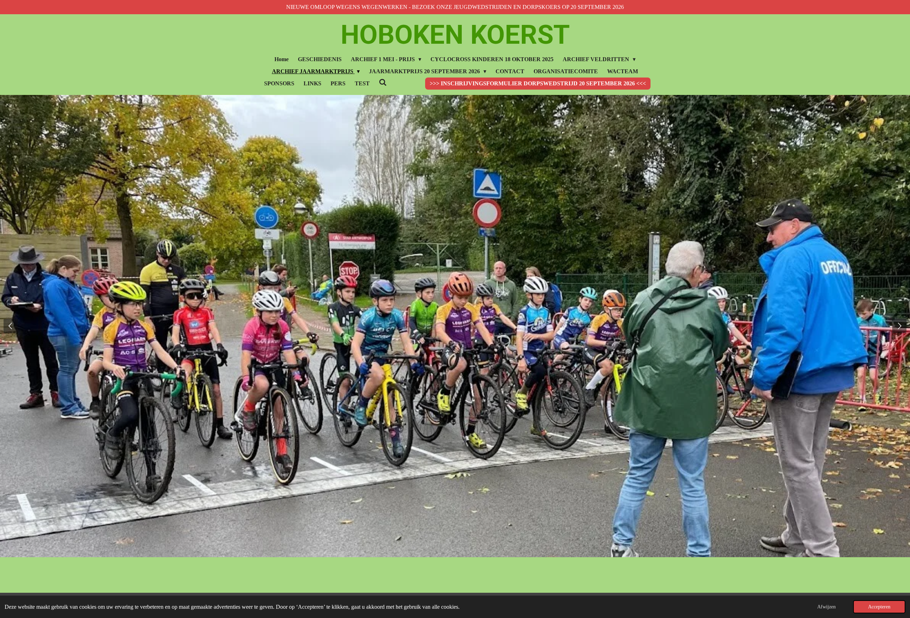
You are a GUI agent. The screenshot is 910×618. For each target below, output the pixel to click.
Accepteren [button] (879, 606)
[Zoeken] (382, 82)
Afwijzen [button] (826, 606)
